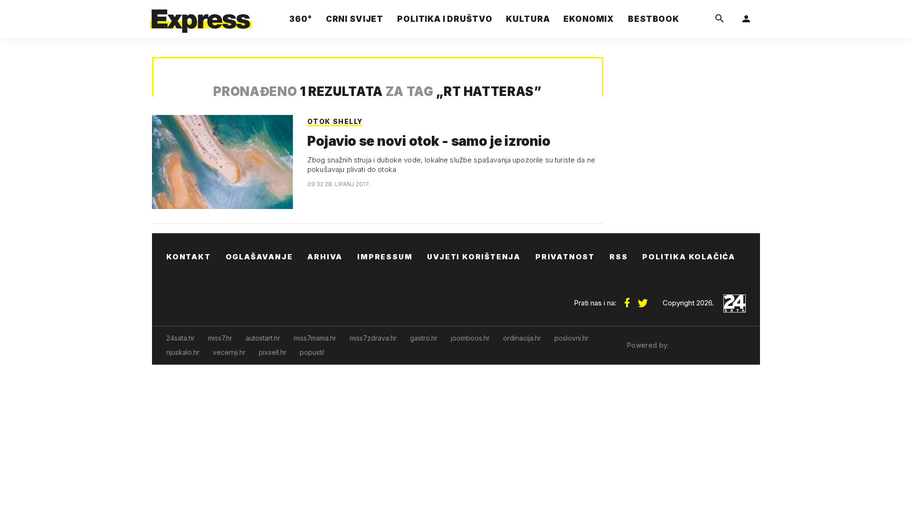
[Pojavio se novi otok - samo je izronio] (222, 162)
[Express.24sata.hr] (201, 16)
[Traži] (719, 19)
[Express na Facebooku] (627, 299)
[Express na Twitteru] (642, 299)
